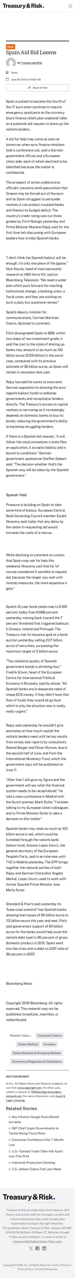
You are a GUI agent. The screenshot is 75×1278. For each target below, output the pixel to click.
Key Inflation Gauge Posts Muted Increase (34, 1119)
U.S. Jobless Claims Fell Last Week (36, 1169)
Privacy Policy (25, 1269)
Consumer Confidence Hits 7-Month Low (36, 1142)
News (10, 46)
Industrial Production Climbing (33, 1162)
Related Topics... (21, 1035)
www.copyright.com (30, 1087)
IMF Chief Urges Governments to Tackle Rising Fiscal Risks (34, 1130)
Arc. (26, 1265)
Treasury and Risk (31, 62)
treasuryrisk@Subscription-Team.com (37, 1241)
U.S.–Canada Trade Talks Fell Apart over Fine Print (36, 1153)
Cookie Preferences (46, 1269)
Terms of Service (61, 1265)
